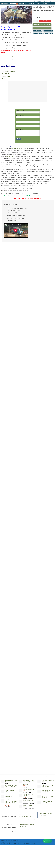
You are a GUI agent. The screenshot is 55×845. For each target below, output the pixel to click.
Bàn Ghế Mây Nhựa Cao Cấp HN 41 (27, 295)
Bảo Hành (21, 821)
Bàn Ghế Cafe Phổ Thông (19, 54)
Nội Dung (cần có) (19, 129)
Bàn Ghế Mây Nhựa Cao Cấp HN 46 (27, 452)
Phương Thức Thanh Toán (25, 816)
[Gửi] (17, 4)
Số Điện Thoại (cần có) (20, 115)
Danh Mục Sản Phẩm (22, 3)
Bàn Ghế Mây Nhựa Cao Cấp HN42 (27, 660)
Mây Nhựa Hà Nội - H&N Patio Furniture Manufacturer (46, 815)
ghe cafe (14, 59)
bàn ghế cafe (9, 156)
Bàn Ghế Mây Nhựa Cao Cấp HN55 (27, 398)
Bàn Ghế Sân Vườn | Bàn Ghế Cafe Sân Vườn (43, 7)
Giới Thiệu (37, 3)
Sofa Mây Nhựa (6, 76)
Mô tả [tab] (2, 62)
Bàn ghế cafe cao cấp (8, 73)
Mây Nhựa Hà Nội (15, 148)
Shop (41, 6)
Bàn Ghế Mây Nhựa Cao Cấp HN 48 (27, 712)
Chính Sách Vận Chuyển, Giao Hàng (27, 819)
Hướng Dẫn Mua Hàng (37, 1)
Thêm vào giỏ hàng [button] (27, 298)
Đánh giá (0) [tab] (6, 62)
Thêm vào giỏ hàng (45, 21)
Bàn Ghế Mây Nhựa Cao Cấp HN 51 (27, 556)
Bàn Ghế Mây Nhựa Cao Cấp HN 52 (27, 764)
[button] (46, 3)
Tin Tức (43, 1)
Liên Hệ (47, 1)
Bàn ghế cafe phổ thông (8, 71)
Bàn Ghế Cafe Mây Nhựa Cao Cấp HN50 (27, 608)
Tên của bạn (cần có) (20, 110)
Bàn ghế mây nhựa (9, 59)
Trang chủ (35, 6)
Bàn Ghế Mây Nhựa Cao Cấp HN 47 (27, 504)
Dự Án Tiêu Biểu (31, 3)
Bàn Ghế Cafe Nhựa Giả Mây (9, 54)
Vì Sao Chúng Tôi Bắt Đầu (15, 5)
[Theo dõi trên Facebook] (52, 3)
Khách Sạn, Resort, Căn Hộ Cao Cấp (15, 56)
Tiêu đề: (17, 124)
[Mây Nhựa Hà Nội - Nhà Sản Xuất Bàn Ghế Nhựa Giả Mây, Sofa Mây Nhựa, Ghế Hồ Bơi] (5, 3)
